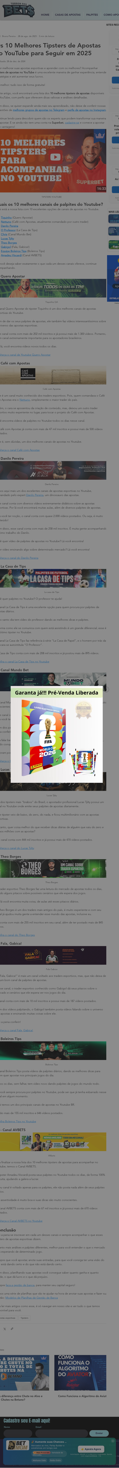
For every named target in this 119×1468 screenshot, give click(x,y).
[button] (106, 689)
